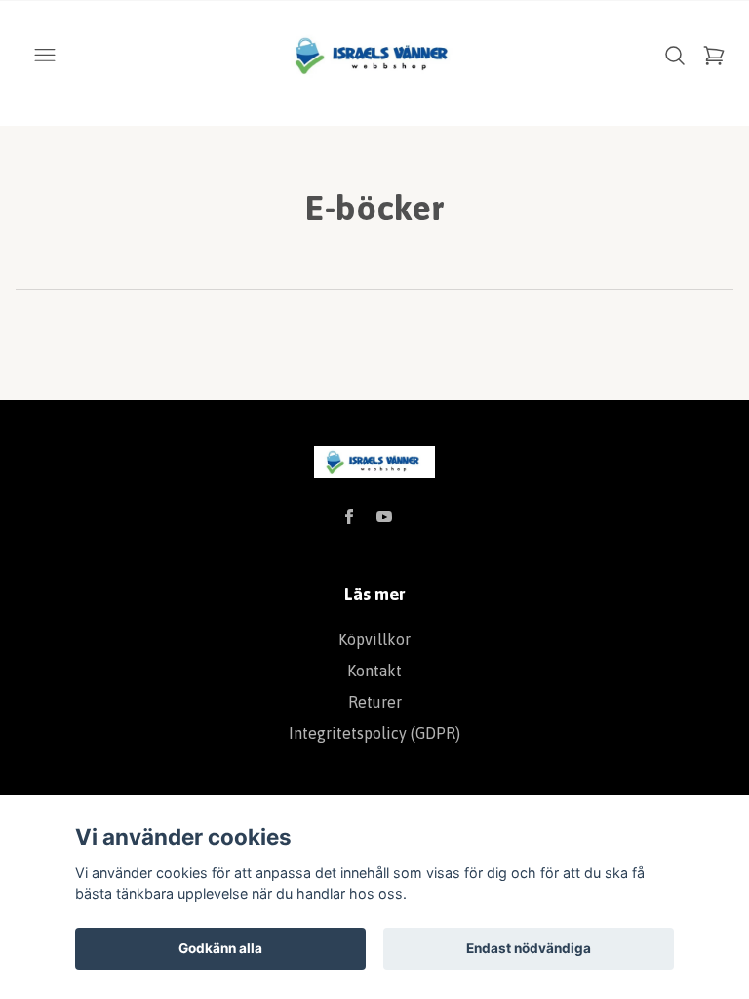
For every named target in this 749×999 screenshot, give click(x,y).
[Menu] (45, 55)
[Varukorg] (713, 55)
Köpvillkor (374, 639)
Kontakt (374, 670)
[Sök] (674, 55)
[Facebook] (349, 516)
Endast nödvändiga (528, 948)
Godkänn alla (220, 948)
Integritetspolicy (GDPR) (374, 733)
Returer (375, 702)
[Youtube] (384, 516)
